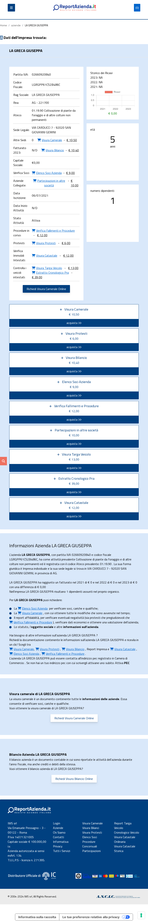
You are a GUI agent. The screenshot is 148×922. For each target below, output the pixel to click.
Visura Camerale (92, 823)
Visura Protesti (92, 832)
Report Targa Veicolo (122, 825)
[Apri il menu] (11, 8)
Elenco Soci (89, 837)
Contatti (58, 837)
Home (3, 25)
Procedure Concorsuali (89, 844)
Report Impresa (97, 649)
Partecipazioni (91, 851)
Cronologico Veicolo (126, 832)
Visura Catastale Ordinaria (124, 839)
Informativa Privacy (60, 844)
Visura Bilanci (90, 828)
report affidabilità (27, 617)
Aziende (58, 828)
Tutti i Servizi (61, 851)
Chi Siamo (59, 832)
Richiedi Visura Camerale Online (46, 289)
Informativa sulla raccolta (37, 917)
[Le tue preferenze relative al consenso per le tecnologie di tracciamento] (141, 915)
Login (56, 823)
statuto (23, 627)
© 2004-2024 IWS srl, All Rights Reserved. (32, 896)
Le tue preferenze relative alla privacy (90, 917)
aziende (16, 25)
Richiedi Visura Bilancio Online (74, 778)
